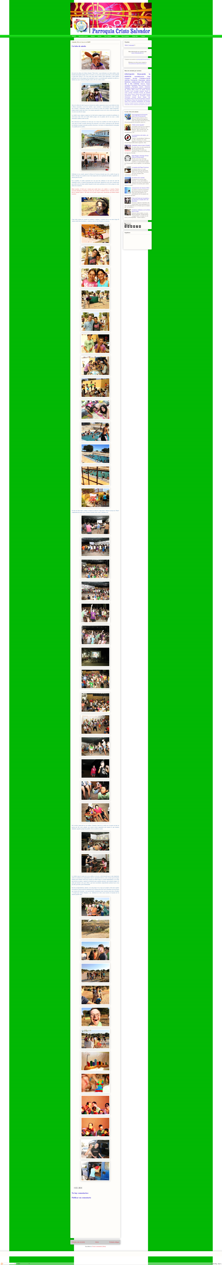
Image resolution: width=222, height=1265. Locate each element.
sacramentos (128, 95)
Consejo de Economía (138, 95)
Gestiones (136, 103)
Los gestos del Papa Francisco (140, 167)
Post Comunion (107, 36)
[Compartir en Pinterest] (81, 1188)
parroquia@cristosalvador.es (143, 59)
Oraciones (141, 80)
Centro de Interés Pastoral (142, 89)
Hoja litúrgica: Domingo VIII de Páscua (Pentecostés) (140, 156)
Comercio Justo (129, 91)
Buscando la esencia (83, 36)
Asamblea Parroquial (131, 86)
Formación (134, 80)
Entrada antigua (114, 1242)
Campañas (128, 85)
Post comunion (132, 101)
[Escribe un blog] (76, 1188)
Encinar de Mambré (144, 92)
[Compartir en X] (78, 1188)
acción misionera (144, 86)
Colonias (143, 36)
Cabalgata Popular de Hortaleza (133, 88)
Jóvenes (99, 36)
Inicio (97, 1242)
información (129, 74)
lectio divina (128, 94)
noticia (148, 80)
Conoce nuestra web (136, 94)
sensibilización (139, 76)
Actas (132, 98)
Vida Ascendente (125, 36)
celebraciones (135, 82)
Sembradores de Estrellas (143, 101)
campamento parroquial (138, 104)
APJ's (148, 85)
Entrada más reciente (78, 1242)
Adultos (116, 36)
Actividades (134, 85)
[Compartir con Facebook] (80, 1188)
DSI (142, 82)
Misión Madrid (142, 97)
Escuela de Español (129, 103)
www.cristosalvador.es (137, 53)
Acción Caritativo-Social (141, 78)
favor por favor (146, 104)
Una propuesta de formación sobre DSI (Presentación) (140, 115)
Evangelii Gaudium (139, 91)
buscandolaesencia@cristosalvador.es (137, 63)
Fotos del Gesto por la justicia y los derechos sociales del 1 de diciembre (140, 199)
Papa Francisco (142, 85)
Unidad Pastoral (146, 94)
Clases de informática (137, 100)
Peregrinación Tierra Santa (144, 103)
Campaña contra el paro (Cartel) (141, 145)
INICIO (74, 36)
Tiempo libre (135, 36)
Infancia (93, 36)
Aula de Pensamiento (139, 98)
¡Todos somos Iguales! (138, 125)
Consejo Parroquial (133, 92)
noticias (127, 80)
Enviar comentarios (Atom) (99, 1246)
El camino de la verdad (138, 177)
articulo (131, 104)
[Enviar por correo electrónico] (75, 1188)
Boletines (128, 82)
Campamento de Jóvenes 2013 (140, 188)
